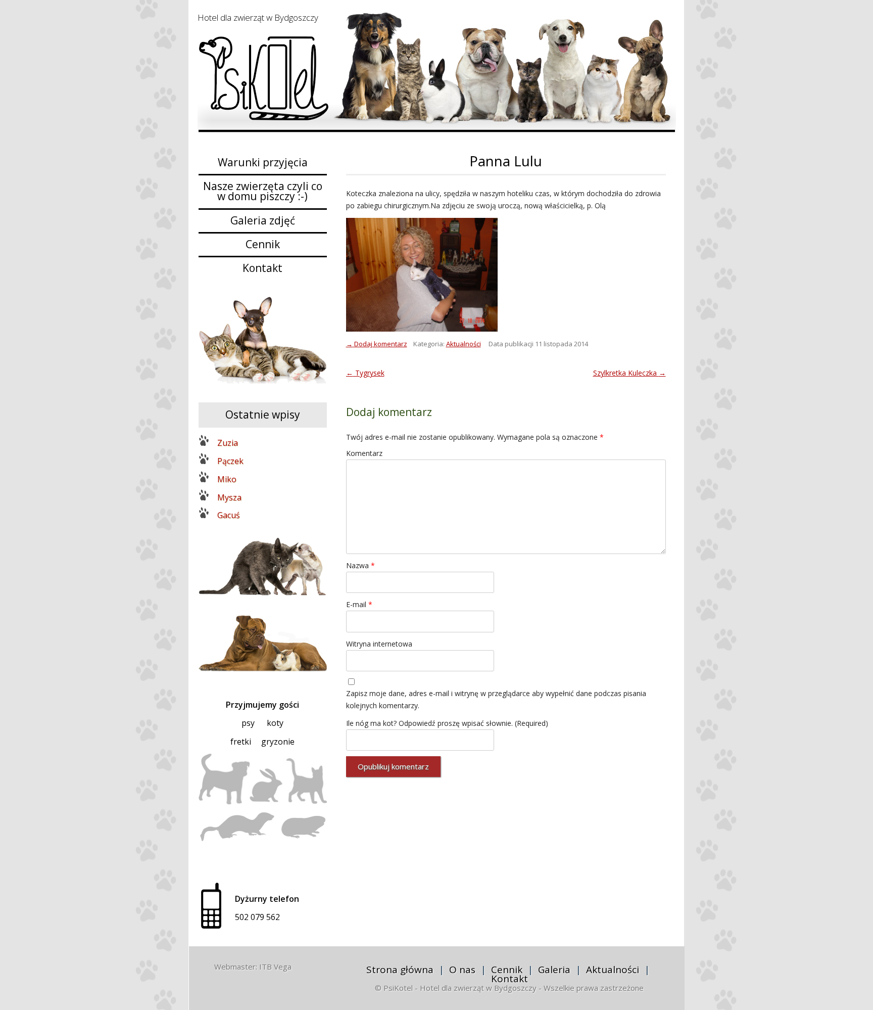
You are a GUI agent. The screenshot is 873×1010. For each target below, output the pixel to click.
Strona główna (399, 969)
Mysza (229, 497)
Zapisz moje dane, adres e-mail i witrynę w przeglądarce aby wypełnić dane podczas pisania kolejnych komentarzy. (496, 699)
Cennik (263, 244)
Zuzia (227, 442)
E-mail (359, 604)
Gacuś (228, 515)
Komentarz (364, 453)
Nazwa (360, 565)
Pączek (230, 461)
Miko (226, 479)
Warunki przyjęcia (263, 162)
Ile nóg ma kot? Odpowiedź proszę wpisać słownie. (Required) (447, 723)
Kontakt (262, 268)
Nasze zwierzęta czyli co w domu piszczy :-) (262, 191)
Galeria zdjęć (262, 220)
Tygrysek (365, 373)
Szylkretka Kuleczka (629, 373)
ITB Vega (275, 966)
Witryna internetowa (379, 644)
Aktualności (463, 343)
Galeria (554, 969)
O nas (462, 969)
